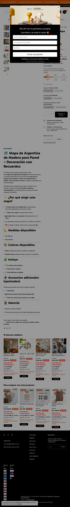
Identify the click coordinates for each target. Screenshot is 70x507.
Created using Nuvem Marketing (35, 61)
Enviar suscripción (35, 54)
